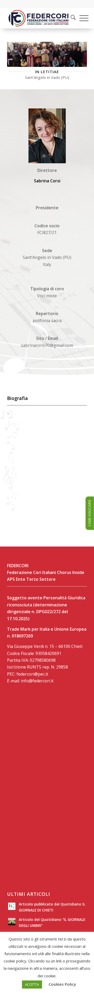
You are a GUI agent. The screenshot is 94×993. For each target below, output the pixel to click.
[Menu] (81, 18)
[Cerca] (70, 18)
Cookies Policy (62, 984)
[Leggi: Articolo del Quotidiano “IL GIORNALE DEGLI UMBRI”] (11, 921)
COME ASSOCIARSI (89, 513)
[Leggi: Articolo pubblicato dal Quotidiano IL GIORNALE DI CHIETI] (11, 906)
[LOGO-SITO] (39, 18)
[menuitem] (69, 18)
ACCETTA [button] (32, 984)
